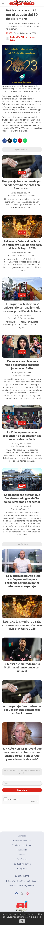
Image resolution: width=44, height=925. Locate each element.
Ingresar (23, 868)
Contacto (22, 836)
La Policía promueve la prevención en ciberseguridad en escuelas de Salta (22, 435)
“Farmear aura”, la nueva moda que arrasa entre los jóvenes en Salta (22, 364)
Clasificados (22, 859)
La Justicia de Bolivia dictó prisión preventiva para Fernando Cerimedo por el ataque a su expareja (23, 581)
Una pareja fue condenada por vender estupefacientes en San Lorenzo (22, 185)
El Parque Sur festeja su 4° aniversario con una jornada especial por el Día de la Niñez (22, 307)
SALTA (9, 33)
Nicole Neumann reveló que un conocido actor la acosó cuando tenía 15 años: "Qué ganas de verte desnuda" (23, 754)
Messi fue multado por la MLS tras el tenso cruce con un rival (22, 667)
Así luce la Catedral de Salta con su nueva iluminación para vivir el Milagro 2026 (22, 244)
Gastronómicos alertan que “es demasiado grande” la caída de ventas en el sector (22, 498)
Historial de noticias (22, 840)
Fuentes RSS (22, 850)
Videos (22, 854)
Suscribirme (22, 790)
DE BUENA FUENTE (22, 864)
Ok (22, 921)
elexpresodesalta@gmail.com (22, 885)
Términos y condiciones (22, 845)
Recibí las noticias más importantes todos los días (22, 771)
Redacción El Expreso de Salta (22, 38)
